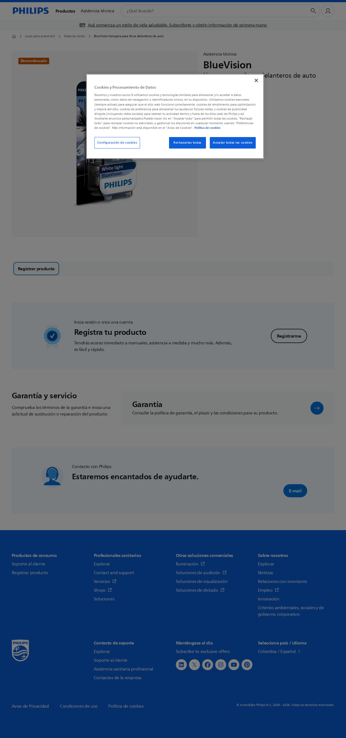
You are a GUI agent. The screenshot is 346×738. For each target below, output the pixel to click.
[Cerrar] (256, 80)
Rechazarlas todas (187, 142)
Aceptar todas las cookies (232, 142)
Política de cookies (207, 127)
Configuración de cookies (117, 142)
